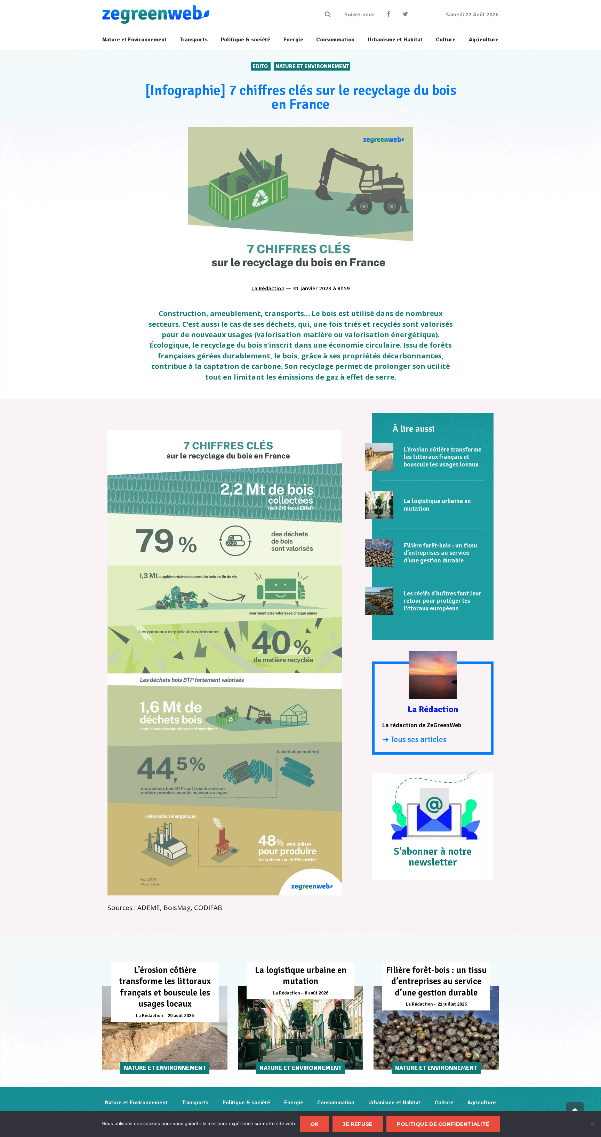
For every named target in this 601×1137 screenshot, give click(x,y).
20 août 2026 (181, 1015)
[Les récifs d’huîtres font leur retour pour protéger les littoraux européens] (379, 601)
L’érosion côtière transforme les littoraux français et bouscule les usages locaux (442, 457)
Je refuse (357, 1124)
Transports (195, 1102)
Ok (314, 1124)
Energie (293, 1102)
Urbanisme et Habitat (394, 1102)
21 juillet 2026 (452, 1004)
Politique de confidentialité (443, 1124)
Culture (444, 1102)
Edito (261, 66)
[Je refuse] (592, 1124)
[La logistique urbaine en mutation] (379, 505)
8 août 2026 (316, 993)
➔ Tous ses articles (414, 739)
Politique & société (246, 1102)
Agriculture (481, 1102)
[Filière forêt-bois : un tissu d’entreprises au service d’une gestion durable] (379, 553)
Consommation (335, 1102)
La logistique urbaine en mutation (437, 504)
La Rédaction (268, 288)
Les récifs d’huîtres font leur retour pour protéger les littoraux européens (442, 601)
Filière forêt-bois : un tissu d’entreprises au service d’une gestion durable (440, 553)
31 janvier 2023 (312, 288)
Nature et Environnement (312, 66)
